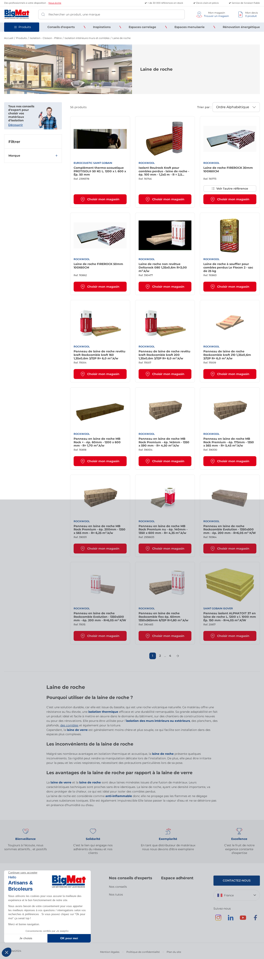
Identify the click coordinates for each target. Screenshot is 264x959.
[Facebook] (255, 919)
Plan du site (174, 951)
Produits (21, 38)
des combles (69, 725)
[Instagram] (218, 919)
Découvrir (15, 125)
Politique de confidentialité (143, 951)
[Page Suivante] (177, 656)
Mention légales (109, 951)
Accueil (8, 38)
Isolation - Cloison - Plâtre (46, 38)
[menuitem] (61, 27)
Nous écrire (54, 2)
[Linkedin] (230, 919)
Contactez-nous (237, 880)
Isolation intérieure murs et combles (87, 38)
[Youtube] (243, 919)
